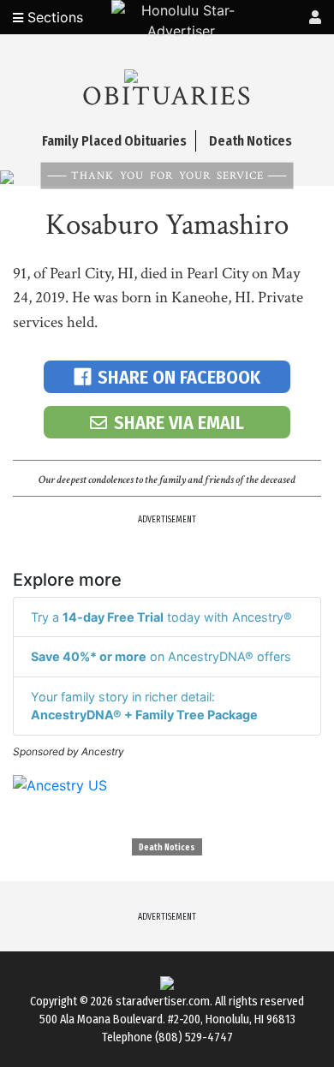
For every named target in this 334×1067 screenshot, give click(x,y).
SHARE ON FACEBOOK (179, 377)
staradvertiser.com (163, 1001)
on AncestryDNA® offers (161, 656)
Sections (53, 17)
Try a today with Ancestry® (161, 617)
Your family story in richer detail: (144, 706)
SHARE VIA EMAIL (179, 422)
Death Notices (167, 848)
